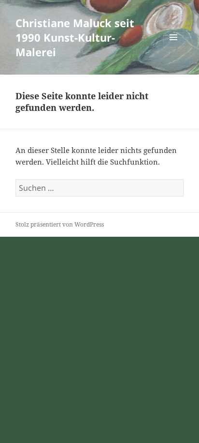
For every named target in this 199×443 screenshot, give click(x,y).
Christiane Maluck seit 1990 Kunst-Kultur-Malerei (74, 37)
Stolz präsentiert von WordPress (59, 224)
